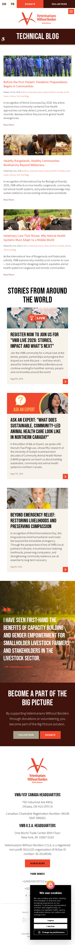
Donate (30, 4)
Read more (8, 124)
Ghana (39, 92)
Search (25, 912)
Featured (32, 92)
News (45, 92)
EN (4, 4)
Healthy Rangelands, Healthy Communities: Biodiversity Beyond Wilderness (31, 163)
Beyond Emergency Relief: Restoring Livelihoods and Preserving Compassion (33, 521)
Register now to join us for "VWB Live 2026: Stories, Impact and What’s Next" (34, 340)
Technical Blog (22, 96)
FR (12, 4)
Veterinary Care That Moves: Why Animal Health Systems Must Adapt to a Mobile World (34, 238)
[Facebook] (27, 895)
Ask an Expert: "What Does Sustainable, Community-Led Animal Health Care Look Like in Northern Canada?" (35, 428)
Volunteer (59, 4)
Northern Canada (55, 92)
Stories (13, 96)
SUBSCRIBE (37, 863)
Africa (25, 92)
